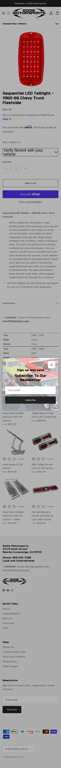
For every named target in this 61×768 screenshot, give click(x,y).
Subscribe (30, 400)
